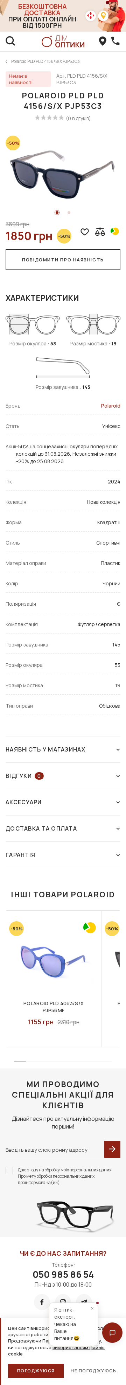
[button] (112, 1332)
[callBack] (115, 41)
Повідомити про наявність (63, 259)
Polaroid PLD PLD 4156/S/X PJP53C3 (45, 61)
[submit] (112, 1149)
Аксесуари (24, 802)
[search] (10, 41)
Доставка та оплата (41, 828)
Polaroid (110, 405)
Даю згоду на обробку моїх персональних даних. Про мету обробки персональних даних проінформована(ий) (65, 1176)
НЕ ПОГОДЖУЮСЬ (93, 1371)
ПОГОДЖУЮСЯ (36, 1371)
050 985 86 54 (63, 1274)
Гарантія (20, 855)
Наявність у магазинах (45, 749)
